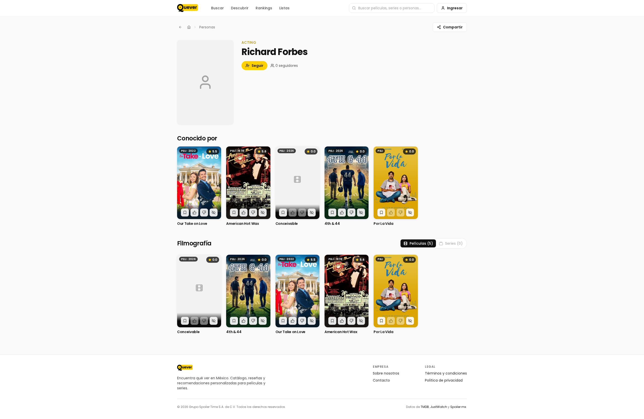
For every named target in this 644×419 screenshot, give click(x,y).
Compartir (453, 27)
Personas (207, 27)
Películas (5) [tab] (421, 243)
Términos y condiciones (446, 373)
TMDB (425, 407)
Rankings (264, 8)
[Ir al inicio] (185, 368)
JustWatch (438, 407)
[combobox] (392, 8)
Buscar (217, 8)
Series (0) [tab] (454, 243)
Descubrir (240, 8)
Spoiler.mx (458, 407)
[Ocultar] (214, 212)
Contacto (381, 380)
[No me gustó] (204, 212)
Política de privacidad (444, 380)
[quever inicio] (187, 8)
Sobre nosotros (386, 373)
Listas (284, 8)
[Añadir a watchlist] (185, 212)
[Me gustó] (194, 212)
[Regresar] (180, 27)
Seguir (257, 65)
